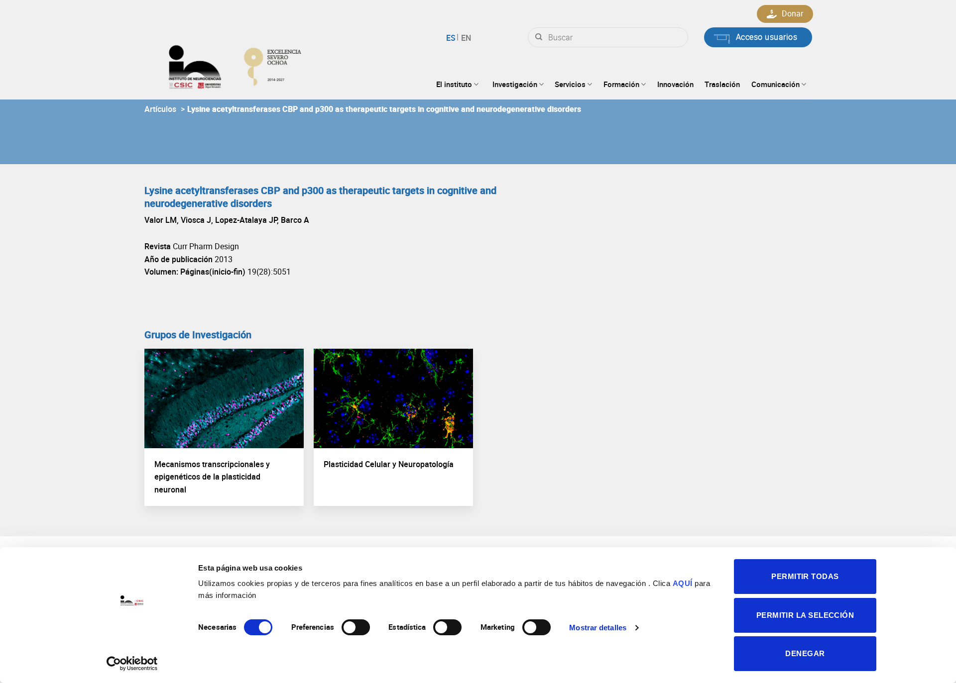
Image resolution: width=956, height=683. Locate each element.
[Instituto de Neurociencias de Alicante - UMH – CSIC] (266, 64)
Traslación (722, 84)
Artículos (160, 108)
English (465, 37)
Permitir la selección (805, 615)
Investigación (514, 84)
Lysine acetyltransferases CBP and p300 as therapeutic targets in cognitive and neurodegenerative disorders (384, 108)
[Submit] (538, 37)
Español (452, 37)
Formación (621, 84)
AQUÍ (683, 583)
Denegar (805, 653)
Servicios (570, 84)
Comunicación (775, 84)
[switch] (356, 627)
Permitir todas (804, 576)
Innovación (675, 84)
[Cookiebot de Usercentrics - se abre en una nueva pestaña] (132, 663)
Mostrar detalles (597, 627)
